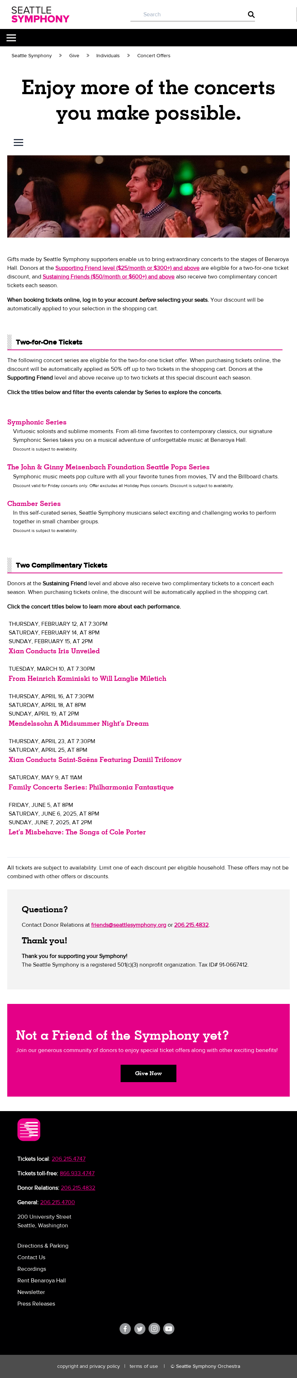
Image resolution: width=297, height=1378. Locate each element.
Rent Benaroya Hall (41, 1280)
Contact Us (31, 1257)
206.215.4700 (57, 1202)
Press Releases (36, 1303)
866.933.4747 (77, 1173)
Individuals (108, 56)
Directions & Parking (42, 1245)
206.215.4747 (68, 1159)
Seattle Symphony (32, 56)
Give (74, 56)
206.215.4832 (78, 1187)
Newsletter (31, 1292)
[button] (148, 1073)
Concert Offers (154, 56)
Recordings (31, 1269)
